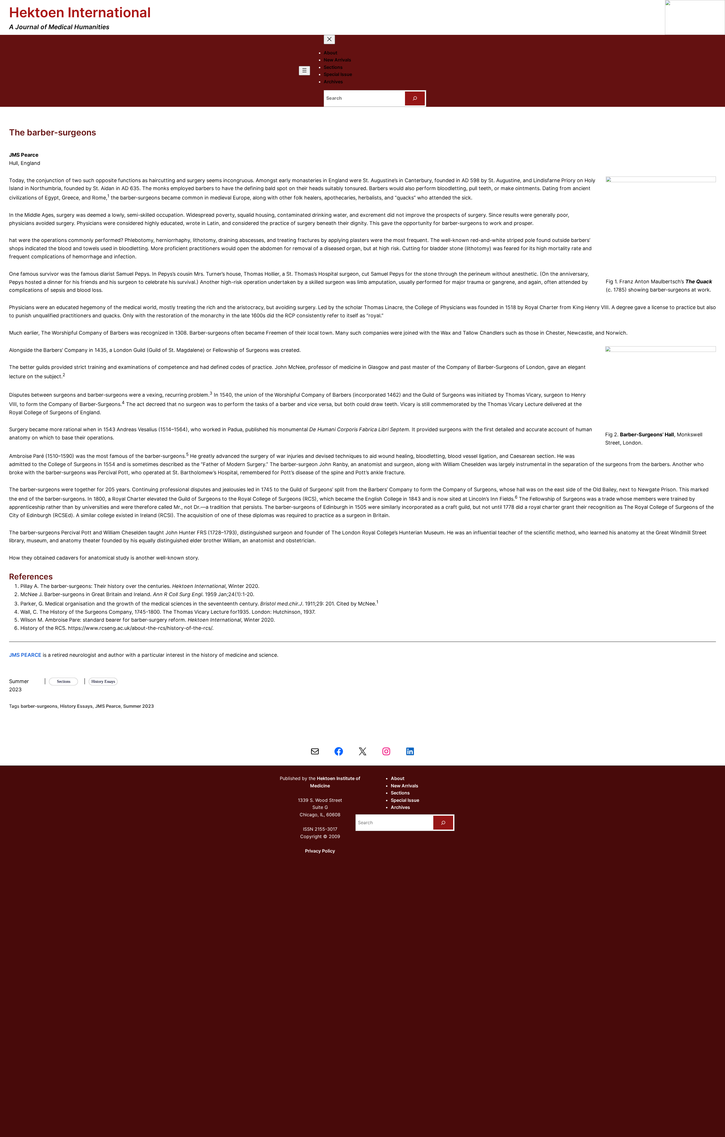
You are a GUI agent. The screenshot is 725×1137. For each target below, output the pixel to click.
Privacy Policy (320, 851)
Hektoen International (80, 12)
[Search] (415, 98)
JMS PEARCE (25, 655)
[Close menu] (329, 39)
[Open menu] (304, 70)
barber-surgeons (39, 706)
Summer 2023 (138, 706)
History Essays (76, 706)
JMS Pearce (108, 706)
